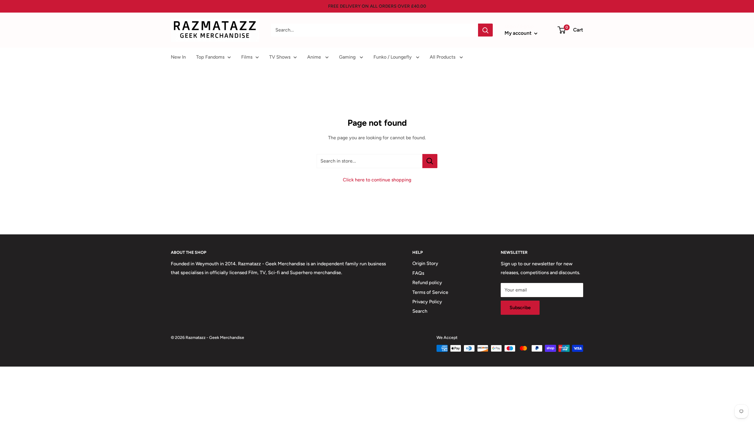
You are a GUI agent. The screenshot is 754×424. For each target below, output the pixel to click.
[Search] (485, 30)
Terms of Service (430, 292)
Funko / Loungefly (393, 57)
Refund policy (427, 282)
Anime (314, 57)
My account (519, 33)
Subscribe (520, 307)
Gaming (348, 57)
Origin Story (425, 263)
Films (246, 57)
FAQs (418, 273)
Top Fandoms (210, 57)
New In (178, 57)
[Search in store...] (429, 161)
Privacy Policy (427, 301)
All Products (443, 57)
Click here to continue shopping (377, 180)
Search (419, 311)
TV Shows (279, 57)
